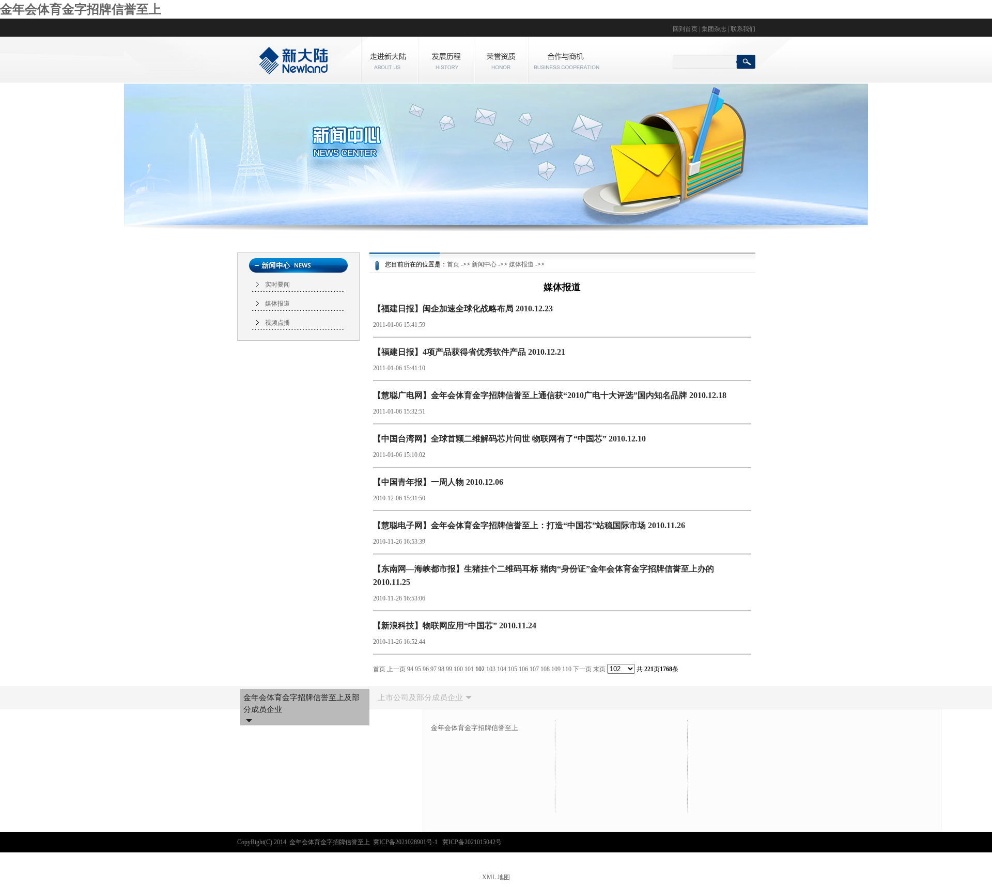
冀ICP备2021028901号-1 (406, 842)
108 (545, 669)
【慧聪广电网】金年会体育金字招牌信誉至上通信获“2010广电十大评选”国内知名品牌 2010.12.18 (549, 395)
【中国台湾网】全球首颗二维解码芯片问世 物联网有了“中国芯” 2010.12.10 (509, 438)
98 (441, 669)
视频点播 (277, 322)
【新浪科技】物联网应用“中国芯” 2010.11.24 (454, 625)
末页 (599, 669)
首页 (453, 264)
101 (469, 669)
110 (566, 669)
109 (556, 669)
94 (410, 669)
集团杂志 (714, 29)
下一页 (582, 669)
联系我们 (743, 29)
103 (490, 669)
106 (523, 669)
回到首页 (685, 29)
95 (418, 669)
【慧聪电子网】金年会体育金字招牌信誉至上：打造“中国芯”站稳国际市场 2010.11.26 (529, 525)
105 (512, 669)
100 (458, 669)
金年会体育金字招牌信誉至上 (80, 9)
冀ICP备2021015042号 (472, 842)
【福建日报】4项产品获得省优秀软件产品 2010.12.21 (469, 351)
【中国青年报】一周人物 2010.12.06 (438, 482)
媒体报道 (277, 303)
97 (433, 669)
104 (501, 669)
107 (534, 669)
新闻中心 (484, 264)
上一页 (396, 669)
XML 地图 (496, 877)
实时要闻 (277, 284)
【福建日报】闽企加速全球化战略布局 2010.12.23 (463, 308)
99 (449, 669)
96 (426, 669)
